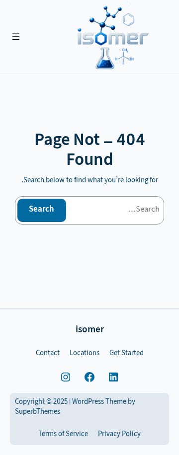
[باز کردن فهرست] (16, 36)
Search (41, 210)
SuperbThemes (37, 412)
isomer (90, 330)
